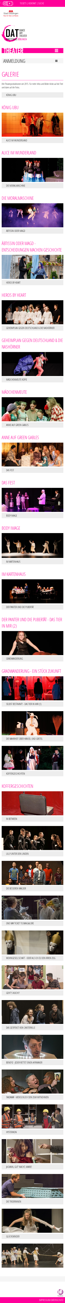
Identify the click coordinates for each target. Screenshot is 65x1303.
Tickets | (24, 3)
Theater (8, 50)
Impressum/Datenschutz (51, 1300)
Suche (41, 3)
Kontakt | (33, 3)
